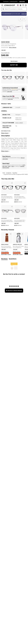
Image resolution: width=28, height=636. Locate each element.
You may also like (6, 70)
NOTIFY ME (14, 65)
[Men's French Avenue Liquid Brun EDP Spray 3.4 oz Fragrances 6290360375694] (10, 234)
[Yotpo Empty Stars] (4, 47)
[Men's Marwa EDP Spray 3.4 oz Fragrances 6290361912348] (22, 234)
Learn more (9, 91)
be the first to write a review (14, 290)
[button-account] (20, 5)
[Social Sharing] (20, 19)
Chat (13, 166)
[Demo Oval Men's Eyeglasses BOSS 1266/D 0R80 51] (24, 19)
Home (3, 172)
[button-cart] (26, 5)
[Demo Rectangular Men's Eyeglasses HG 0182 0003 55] (12, 183)
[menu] (2, 5)
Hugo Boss (14, 172)
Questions (12, 259)
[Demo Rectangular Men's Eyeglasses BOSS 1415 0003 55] (25, 206)
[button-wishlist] (23, 5)
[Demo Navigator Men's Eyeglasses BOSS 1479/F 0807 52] (25, 183)
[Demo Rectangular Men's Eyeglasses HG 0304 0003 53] (12, 206)
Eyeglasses (8, 172)
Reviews (4, 259)
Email (9, 166)
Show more (4, 151)
